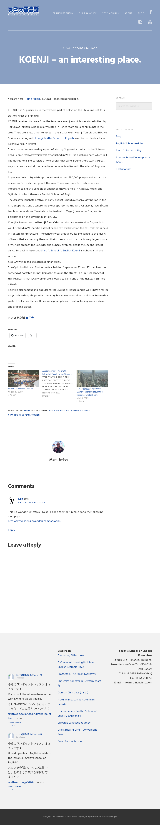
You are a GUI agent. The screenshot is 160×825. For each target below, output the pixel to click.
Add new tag (56, 410)
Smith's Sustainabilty (128, 150)
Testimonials (123, 169)
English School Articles (130, 143)
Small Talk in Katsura (70, 741)
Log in (114, 817)
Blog (66, 49)
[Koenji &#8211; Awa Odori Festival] (23, 378)
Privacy (106, 817)
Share (12, 725)
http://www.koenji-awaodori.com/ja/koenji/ (34, 521)
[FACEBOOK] (151, 13)
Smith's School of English (23, 11)
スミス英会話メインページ (29, 675)
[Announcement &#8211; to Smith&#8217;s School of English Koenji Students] (59, 384)
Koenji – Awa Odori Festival (20, 389)
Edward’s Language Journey (74, 723)
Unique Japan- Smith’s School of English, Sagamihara (77, 713)
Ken (20, 499)
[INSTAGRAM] (140, 22)
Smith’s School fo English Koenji (60, 250)
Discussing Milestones (71, 655)
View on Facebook (14, 723)
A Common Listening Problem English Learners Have (76, 664)
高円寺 (30, 318)
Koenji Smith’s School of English (54, 138)
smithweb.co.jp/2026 (21, 782)
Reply (11, 530)
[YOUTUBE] (150, 22)
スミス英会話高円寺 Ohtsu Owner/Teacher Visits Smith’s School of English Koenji (89, 392)
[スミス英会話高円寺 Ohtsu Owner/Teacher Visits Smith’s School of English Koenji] (92, 378)
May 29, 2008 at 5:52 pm (32, 502)
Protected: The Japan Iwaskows (77, 674)
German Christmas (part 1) (73, 692)
